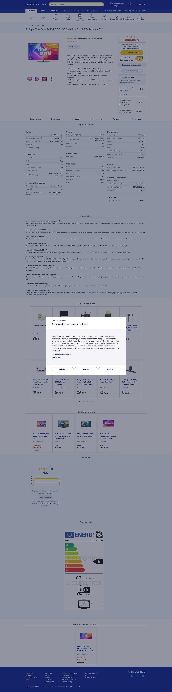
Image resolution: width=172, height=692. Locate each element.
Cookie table (56, 358)
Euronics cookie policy (60, 354)
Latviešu (55, 321)
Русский (63, 321)
